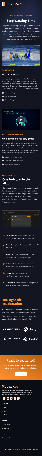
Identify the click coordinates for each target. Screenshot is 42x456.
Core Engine (5, 428)
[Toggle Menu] (39, 4)
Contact (4, 415)
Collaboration (6, 425)
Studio (4, 408)
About (4, 411)
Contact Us (21, 374)
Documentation (6, 438)
